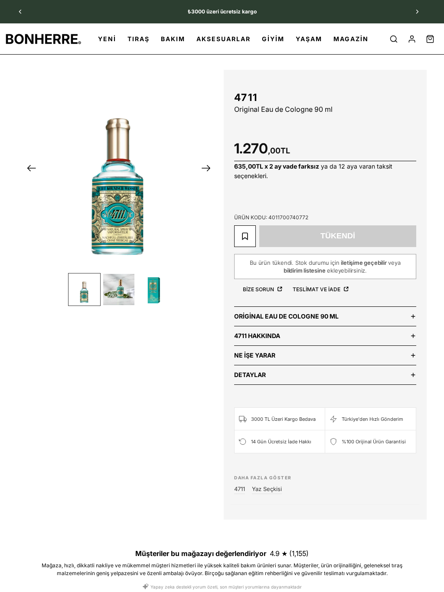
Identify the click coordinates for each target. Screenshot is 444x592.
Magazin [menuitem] (351, 38)
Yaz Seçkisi (267, 488)
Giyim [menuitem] (273, 38)
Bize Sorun (259, 289)
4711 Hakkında (257, 335)
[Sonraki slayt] (417, 11)
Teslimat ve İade (317, 289)
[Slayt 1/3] (84, 289)
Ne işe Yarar (254, 355)
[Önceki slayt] (20, 11)
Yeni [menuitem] (107, 38)
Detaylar (250, 374)
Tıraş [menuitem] (138, 38)
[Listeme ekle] (245, 236)
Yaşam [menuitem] (309, 38)
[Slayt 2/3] (118, 289)
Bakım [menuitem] (173, 38)
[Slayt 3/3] (153, 289)
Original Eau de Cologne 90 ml (286, 316)
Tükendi (337, 235)
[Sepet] (430, 39)
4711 (246, 97)
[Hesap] (412, 39)
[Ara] (393, 39)
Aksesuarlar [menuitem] (223, 38)
